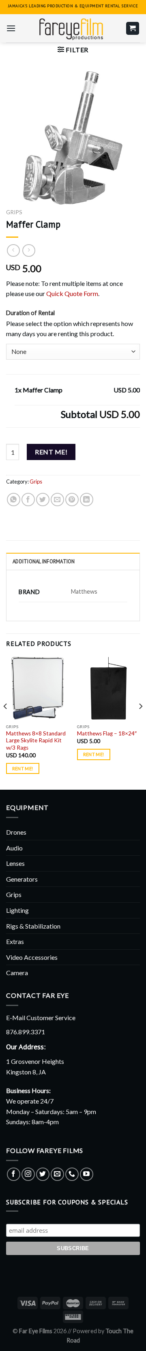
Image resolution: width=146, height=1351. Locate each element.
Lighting (17, 910)
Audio (14, 848)
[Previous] (6, 722)
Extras (15, 941)
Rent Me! (51, 452)
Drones (16, 832)
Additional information (44, 561)
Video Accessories (32, 957)
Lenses (15, 863)
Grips (14, 212)
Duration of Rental (30, 312)
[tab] (73, 561)
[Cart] (133, 28)
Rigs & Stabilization (33, 926)
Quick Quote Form (72, 293)
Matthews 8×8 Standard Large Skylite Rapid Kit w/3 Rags (36, 740)
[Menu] (11, 28)
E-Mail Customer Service (40, 1017)
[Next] (140, 722)
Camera (17, 972)
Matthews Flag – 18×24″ (107, 733)
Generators (22, 879)
